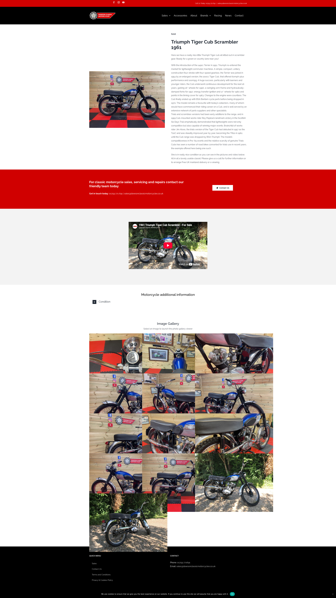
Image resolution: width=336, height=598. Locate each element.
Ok (232, 594)
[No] (332, 594)
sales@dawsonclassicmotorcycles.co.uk (232, 3)
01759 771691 (183, 562)
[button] (168, 302)
